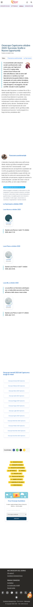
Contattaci (10, 583)
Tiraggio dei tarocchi (17, 476)
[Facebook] (13, 450)
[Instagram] (7, 593)
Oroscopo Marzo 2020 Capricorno (16, 391)
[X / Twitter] (26, 593)
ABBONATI (16, 518)
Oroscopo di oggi (5, 6)
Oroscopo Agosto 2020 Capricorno (17, 416)
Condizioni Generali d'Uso (15, 576)
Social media (11, 588)
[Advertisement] (16, 25)
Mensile (21, 6)
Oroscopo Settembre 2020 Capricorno (16, 421)
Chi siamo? (10, 573)
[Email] (24, 450)
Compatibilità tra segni (17, 482)
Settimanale (14, 6)
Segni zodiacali (17, 485)
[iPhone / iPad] (30, 593)
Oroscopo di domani (17, 465)
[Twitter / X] (20, 450)
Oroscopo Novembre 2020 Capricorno (16, 431)
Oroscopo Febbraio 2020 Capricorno (16, 386)
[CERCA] (31, 2)
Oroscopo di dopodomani (17, 468)
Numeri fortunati (17, 479)
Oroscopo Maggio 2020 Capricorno (16, 401)
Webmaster (27, 601)
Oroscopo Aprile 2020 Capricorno (16, 396)
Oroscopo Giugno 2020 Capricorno (16, 406)
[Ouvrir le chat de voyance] (29, 595)
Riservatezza (20, 601)
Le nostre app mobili (13, 585)
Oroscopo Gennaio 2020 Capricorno (16, 381)
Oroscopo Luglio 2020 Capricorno (16, 411)
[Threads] (16, 593)
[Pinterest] (21, 593)
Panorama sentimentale (15, 58)
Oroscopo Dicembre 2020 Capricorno (16, 436)
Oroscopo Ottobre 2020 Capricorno (16, 426)
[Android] (16, 597)
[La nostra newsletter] (27, 2)
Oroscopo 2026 (29, 6)
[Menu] (2, 2)
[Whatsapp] (17, 450)
